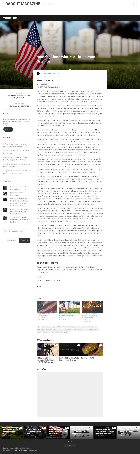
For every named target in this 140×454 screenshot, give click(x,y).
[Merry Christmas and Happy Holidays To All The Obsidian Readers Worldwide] (92, 307)
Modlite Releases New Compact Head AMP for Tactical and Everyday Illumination (19, 211)
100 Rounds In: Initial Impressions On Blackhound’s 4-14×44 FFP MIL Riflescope (47, 360)
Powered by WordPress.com (19, 450)
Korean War (49, 329)
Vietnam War (46, 332)
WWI (61, 332)
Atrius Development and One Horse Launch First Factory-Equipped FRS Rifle (9, 429)
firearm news (87, 327)
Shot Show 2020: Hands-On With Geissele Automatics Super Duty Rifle (20, 220)
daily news (73, 327)
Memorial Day (63, 329)
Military (70, 329)
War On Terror (54, 332)
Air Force (44, 327)
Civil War (58, 327)
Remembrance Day (93, 329)
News (79, 329)
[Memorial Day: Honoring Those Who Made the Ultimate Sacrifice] (69, 307)
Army (49, 327)
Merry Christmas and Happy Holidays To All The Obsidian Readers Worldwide (90, 315)
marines (56, 329)
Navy (75, 329)
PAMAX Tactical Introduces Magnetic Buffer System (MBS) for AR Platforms (58, 429)
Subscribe (8, 129)
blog (53, 327)
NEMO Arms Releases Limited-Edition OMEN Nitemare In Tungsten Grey (127, 429)
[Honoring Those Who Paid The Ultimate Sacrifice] (47, 307)
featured (80, 327)
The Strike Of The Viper (88, 358)
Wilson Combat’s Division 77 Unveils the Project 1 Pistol (33, 428)
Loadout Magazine (21, 4)
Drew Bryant (47, 73)
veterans (39, 332)
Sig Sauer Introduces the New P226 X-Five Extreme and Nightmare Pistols (103, 429)
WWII (65, 332)
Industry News (41, 329)
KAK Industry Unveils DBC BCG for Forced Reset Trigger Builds (81, 428)
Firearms (94, 327)
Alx (36, 450)
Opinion (85, 329)
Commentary (66, 327)
